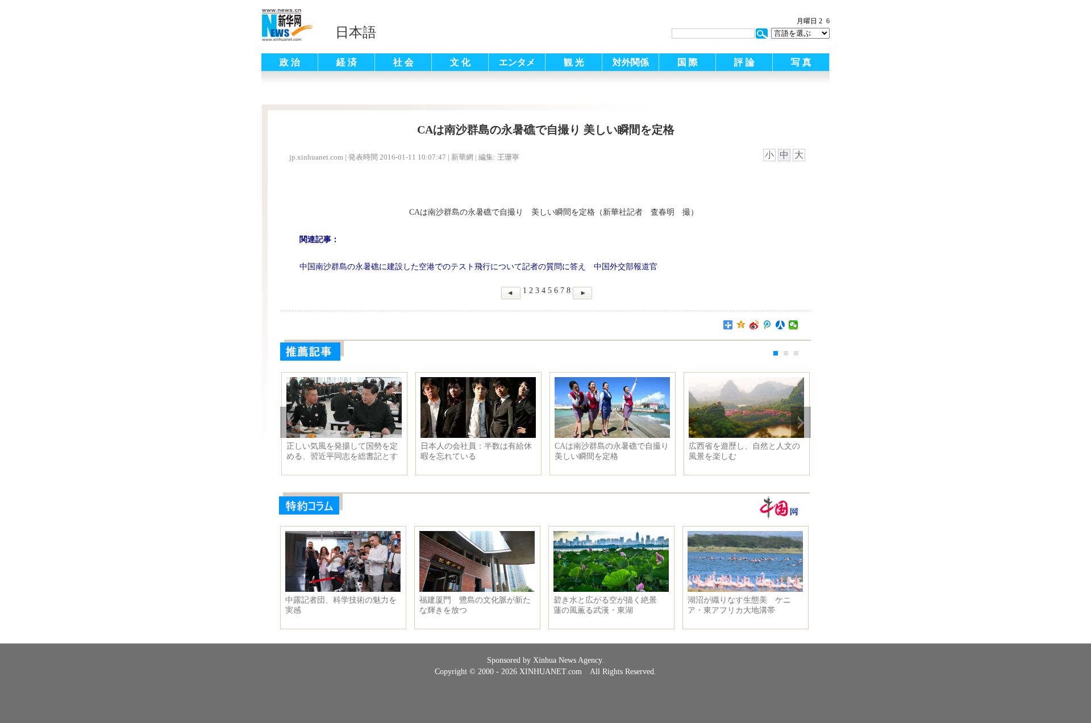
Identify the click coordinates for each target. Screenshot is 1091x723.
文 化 (460, 62)
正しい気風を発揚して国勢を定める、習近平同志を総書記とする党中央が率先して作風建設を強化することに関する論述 (342, 451)
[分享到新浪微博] (754, 324)
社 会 (403, 62)
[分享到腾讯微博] (767, 324)
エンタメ (517, 62)
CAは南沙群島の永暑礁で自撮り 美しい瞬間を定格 (612, 451)
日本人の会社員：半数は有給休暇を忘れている (476, 451)
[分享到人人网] (780, 324)
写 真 (801, 62)
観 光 (574, 62)
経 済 (346, 62)
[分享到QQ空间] (741, 324)
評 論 (744, 62)
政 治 (290, 62)
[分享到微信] (793, 324)
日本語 (355, 32)
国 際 (687, 62)
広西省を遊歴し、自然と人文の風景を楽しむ (744, 451)
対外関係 (631, 62)
